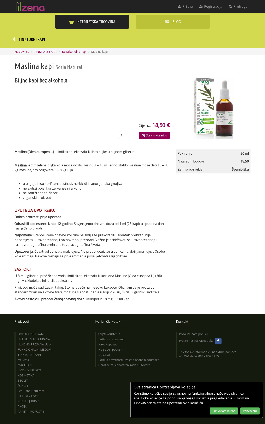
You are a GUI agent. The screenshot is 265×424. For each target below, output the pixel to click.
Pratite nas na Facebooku (196, 341)
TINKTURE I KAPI (32, 39)
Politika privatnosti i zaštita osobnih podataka (128, 360)
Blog (176, 21)
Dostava (104, 355)
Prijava (187, 6)
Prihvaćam (250, 411)
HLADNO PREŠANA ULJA (34, 344)
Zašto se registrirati (111, 339)
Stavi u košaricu (156, 135)
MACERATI (25, 365)
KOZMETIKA (26, 375)
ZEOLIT (23, 380)
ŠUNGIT (23, 386)
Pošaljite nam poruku (193, 334)
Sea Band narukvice (31, 391)
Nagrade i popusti (110, 349)
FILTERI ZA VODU (30, 396)
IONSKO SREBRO (29, 370)
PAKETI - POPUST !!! (31, 411)
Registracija (212, 6)
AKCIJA (22, 406)
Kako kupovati (107, 344)
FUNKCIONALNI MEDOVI (35, 349)
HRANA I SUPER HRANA (34, 339)
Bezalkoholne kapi (74, 52)
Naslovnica (21, 52)
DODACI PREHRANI (31, 334)
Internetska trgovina (95, 21)
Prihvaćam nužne (223, 411)
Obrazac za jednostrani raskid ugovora (124, 365)
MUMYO (23, 360)
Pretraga (240, 6)
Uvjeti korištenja (109, 334)
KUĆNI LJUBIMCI (29, 401)
